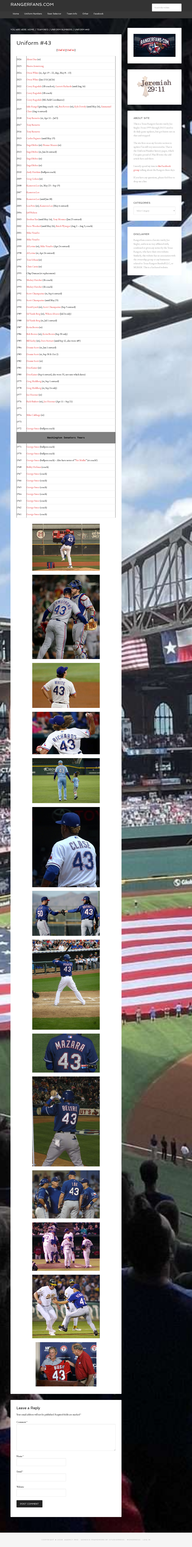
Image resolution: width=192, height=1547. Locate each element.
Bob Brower (32, 334)
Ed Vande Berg (33, 313)
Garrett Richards (63, 86)
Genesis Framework (93, 1540)
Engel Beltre (32, 145)
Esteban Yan (32, 219)
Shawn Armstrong (35, 66)
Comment (21, 1422)
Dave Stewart (47, 340)
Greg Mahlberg (34, 381)
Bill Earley (31, 340)
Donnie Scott (33, 347)
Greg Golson (33, 178)
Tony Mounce (59, 219)
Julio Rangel (32, 106)
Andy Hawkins (33, 172)
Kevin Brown (33, 327)
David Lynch (32, 307)
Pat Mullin (81, 460)
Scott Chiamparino (35, 293)
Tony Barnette (33, 118)
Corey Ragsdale (34, 86)
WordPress (134, 1540)
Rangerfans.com (32, 4)
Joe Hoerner (32, 394)
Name (20, 1456)
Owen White (33, 72)
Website (20, 1486)
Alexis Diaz (32, 59)
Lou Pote (31, 205)
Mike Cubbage (33, 415)
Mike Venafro (33, 232)
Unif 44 (70, 50)
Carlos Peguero (34, 138)
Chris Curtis (32, 266)
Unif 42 (61, 50)
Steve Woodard (34, 226)
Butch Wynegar (63, 226)
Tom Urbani (32, 259)
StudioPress (117, 1540)
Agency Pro (71, 1540)
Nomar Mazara (50, 145)
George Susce (33, 428)
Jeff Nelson (32, 212)
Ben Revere (64, 106)
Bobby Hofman (34, 467)
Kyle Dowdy (80, 106)
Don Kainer (32, 367)
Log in (146, 1540)
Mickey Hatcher (34, 280)
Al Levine (31, 246)
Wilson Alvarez (52, 313)
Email (19, 1471)
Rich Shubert (33, 401)
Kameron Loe (33, 185)
